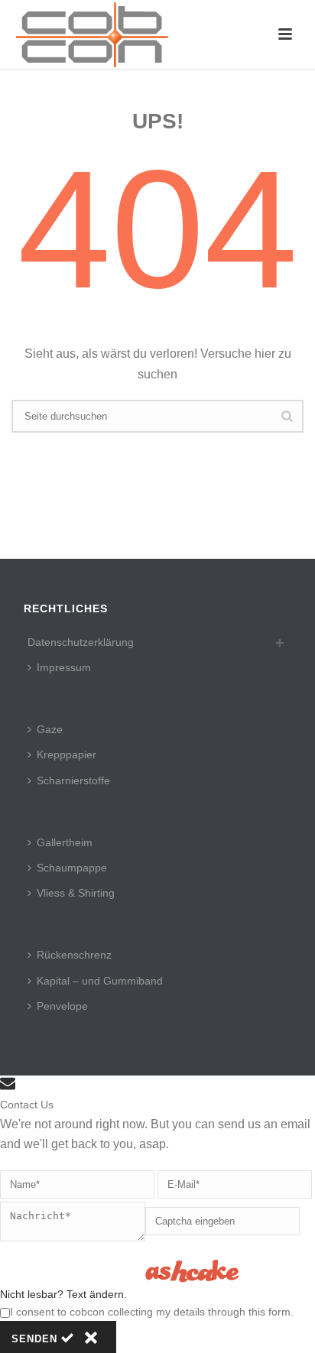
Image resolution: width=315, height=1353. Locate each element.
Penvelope (62, 1006)
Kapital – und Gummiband (100, 981)
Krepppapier (66, 754)
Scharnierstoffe (73, 780)
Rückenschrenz (74, 955)
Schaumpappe (72, 867)
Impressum (64, 667)
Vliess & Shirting (76, 893)
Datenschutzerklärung (81, 642)
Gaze (50, 729)
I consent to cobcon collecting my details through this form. (152, 1312)
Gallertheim (65, 842)
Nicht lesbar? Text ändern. (63, 1294)
